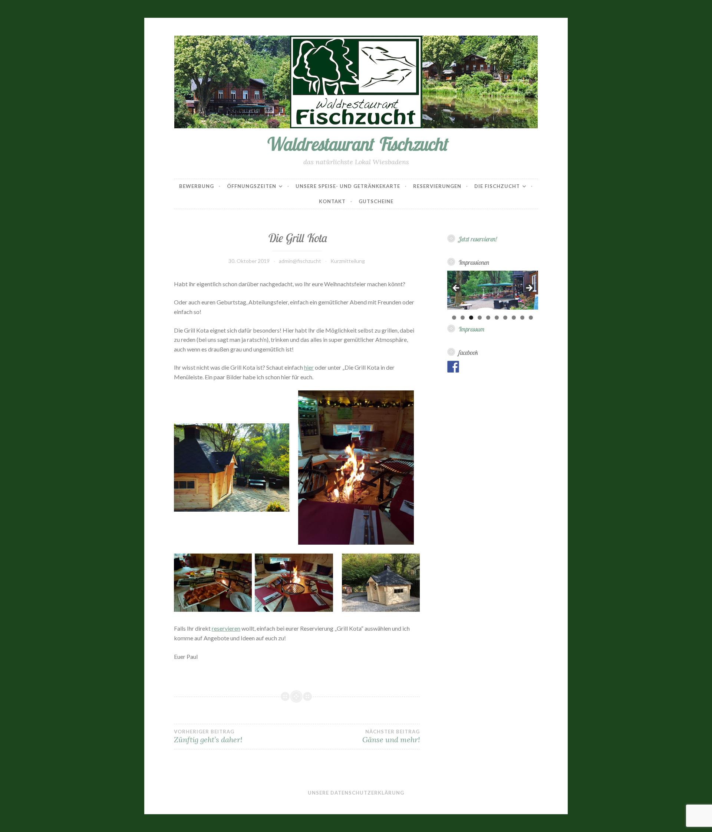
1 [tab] (454, 318)
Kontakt (332, 201)
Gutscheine (376, 201)
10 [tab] (531, 318)
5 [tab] (488, 318)
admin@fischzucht (300, 261)
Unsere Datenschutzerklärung (356, 793)
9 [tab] (522, 318)
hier (309, 367)
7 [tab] (505, 318)
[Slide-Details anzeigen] (492, 290)
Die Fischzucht (497, 186)
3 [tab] (471, 318)
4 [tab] (480, 318)
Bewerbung (196, 186)
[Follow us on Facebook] (453, 367)
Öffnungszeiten (251, 186)
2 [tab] (463, 318)
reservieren (226, 628)
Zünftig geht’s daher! (208, 736)
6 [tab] (497, 318)
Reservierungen (437, 186)
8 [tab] (514, 318)
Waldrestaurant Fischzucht (356, 143)
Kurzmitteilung (347, 261)
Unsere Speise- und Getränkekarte (348, 186)
